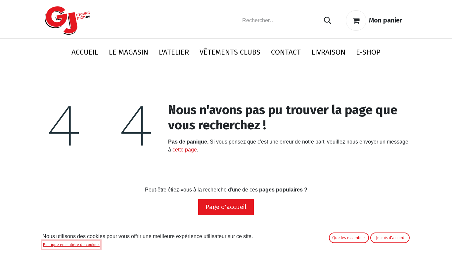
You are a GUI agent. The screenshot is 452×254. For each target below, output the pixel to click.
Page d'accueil (226, 207)
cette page (184, 149)
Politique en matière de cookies (71, 244)
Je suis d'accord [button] (390, 237)
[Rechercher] (327, 20)
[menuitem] (84, 53)
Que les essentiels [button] (349, 237)
